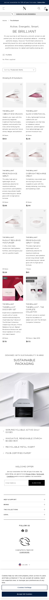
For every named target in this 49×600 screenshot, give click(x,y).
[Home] (24, 8)
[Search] (39, 8)
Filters (9, 55)
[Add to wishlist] (21, 84)
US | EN (24, 565)
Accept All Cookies (24, 594)
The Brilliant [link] (14, 20)
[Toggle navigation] (3, 8)
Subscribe (36, 483)
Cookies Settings (24, 588)
